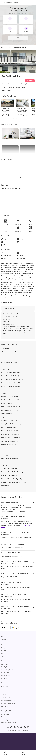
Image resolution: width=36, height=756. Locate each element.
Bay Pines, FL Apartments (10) (9, 410)
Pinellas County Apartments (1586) (10, 458)
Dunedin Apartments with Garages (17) (11, 372)
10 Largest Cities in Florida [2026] (9, 176)
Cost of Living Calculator (8, 670)
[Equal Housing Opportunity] (8, 727)
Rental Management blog (8, 700)
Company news (5, 642)
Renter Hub (4, 664)
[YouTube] (21, 727)
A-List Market (5, 692)
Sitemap (3, 656)
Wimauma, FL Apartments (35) (9, 431)
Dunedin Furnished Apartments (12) (10, 383)
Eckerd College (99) (6, 486)
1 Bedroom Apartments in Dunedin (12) (11, 352)
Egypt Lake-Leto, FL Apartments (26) (11, 417)
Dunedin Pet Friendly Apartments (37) (11, 386)
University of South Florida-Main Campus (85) (13, 482)
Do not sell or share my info (8, 722)
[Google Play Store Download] (16, 627)
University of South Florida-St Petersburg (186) (13, 472)
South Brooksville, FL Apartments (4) (11, 437)
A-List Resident (5, 698)
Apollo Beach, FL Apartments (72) (10, 420)
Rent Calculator (5, 673)
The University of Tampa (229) (9, 468)
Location (10, 84)
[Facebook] (15, 727)
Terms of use (5, 717)
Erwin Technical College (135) (9, 475)
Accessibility (4, 720)
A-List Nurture (5, 695)
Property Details (25, 84)
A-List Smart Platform (7, 689)
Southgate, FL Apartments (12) (9, 441)
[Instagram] (25, 727)
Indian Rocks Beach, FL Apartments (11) (12, 448)
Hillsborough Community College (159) (11, 479)
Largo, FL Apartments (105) (8, 427)
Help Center (4, 706)
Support (3, 650)
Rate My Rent (5, 667)
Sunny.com (4, 648)
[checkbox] (10, 19)
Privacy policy (5, 714)
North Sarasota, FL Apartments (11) (10, 434)
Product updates (5, 645)
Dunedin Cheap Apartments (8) (9, 362)
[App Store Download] (6, 627)
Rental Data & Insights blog (8, 703)
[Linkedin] (11, 727)
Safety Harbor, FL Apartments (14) (10, 406)
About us (3, 636)
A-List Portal (4, 686)
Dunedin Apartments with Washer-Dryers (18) (13, 379)
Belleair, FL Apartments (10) (8, 403)
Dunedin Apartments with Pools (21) (10, 376)
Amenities (17, 84)
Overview (4, 84)
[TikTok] (28, 727)
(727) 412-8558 (5, 78)
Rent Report (4, 678)
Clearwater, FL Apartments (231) (10, 396)
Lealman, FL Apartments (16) (9, 444)
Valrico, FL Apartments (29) (8, 413)
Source (4, 337)
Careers (3, 639)
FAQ (2, 653)
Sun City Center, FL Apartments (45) (11, 424)
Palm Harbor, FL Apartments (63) (10, 400)
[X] (18, 727)
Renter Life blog (5, 675)
